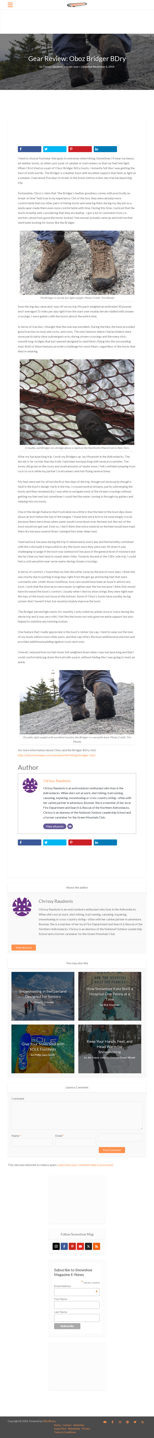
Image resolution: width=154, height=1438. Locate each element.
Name (16, 1135)
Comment (17, 1098)
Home (57, 1425)
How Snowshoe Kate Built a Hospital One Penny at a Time (109, 993)
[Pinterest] (72, 1246)
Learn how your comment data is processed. (85, 1165)
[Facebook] (64, 1246)
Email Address (76, 1286)
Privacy (86, 1428)
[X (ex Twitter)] (88, 1246)
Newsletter (74, 1428)
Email (59, 1135)
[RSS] (96, 1246)
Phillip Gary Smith (44, 1054)
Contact (67, 1425)
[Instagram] (56, 1246)
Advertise (78, 1425)
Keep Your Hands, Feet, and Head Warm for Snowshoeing (110, 1046)
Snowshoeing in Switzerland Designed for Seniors (43, 994)
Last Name (60, 1311)
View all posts (24, 947)
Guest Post (60, 1428)
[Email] (70, 826)
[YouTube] (80, 1246)
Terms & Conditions (65, 1432)
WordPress (49, 1421)
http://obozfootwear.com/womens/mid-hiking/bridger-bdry (57, 755)
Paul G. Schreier (44, 1002)
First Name (60, 1298)
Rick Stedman (111, 1004)
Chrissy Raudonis (53, 66)
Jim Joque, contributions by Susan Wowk (111, 1057)
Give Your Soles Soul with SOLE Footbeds (43, 1046)
